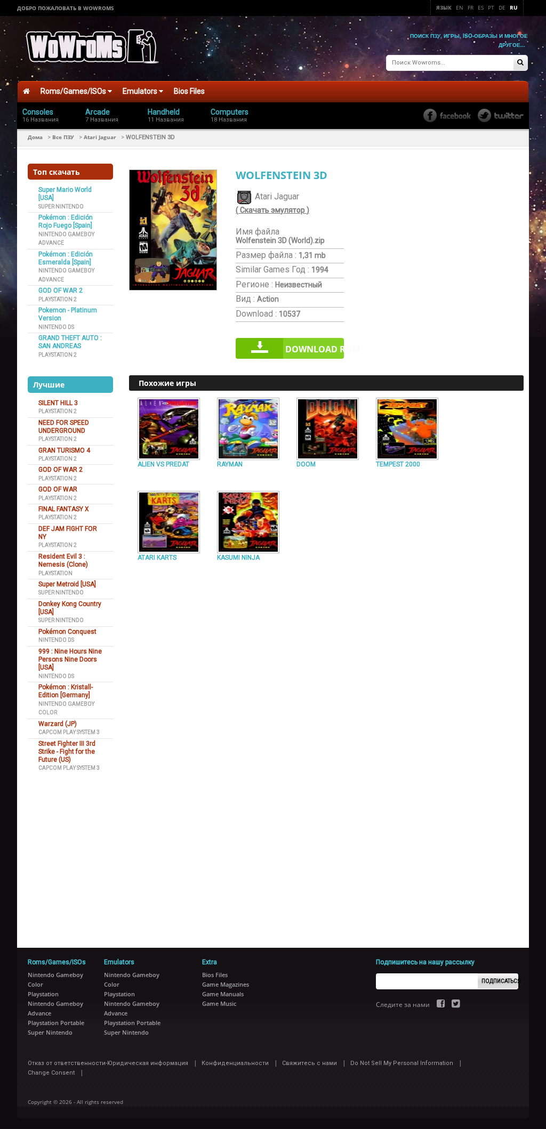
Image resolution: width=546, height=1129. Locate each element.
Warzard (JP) (57, 724)
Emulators (141, 91)
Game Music (219, 1003)
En (459, 7)
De (502, 7)
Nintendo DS (56, 327)
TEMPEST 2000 (398, 464)
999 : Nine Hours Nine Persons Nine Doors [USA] (70, 660)
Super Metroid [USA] (67, 584)
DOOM (306, 464)
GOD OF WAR (57, 489)
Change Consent (51, 1072)
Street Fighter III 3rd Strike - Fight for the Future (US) (66, 752)
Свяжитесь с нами (309, 1063)
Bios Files (189, 91)
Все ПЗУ (63, 137)
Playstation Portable (56, 1023)
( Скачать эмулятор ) (272, 210)
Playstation (55, 573)
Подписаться (499, 981)
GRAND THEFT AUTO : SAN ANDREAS (70, 342)
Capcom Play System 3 (69, 732)
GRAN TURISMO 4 (64, 450)
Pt (491, 7)
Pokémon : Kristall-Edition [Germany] (65, 691)
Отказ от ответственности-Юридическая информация (108, 1063)
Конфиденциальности (235, 1063)
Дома (35, 137)
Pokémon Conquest (67, 631)
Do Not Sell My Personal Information (401, 1063)
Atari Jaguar (100, 137)
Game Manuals (223, 994)
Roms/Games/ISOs (74, 91)
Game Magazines (225, 984)
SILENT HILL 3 (58, 403)
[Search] (520, 63)
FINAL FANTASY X (63, 509)
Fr (470, 7)
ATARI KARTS (157, 557)
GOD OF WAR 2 (60, 290)
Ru (514, 7)
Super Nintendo (61, 206)
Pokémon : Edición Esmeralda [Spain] (65, 258)
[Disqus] (326, 710)
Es (481, 7)
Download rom (314, 349)
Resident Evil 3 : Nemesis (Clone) (63, 560)
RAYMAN (230, 464)
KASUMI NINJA (238, 557)
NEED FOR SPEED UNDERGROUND (63, 426)
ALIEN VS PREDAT (163, 464)
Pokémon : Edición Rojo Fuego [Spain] (65, 221)
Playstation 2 (57, 299)
